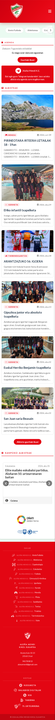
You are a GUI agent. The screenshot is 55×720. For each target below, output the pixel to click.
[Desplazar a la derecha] (51, 30)
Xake (30, 620)
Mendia (30, 592)
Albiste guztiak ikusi (27, 441)
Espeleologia (30, 564)
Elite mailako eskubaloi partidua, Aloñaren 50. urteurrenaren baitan (26, 473)
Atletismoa (33, 30)
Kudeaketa (30, 685)
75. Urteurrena (30, 706)
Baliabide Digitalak (29, 690)
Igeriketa (29, 583)
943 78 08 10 (27, 661)
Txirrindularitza (30, 616)
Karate (29, 588)
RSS (30, 695)
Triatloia (30, 611)
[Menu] (49, 11)
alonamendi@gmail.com (27, 664)
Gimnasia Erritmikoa (30, 578)
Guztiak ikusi (27, 59)
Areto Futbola (14, 30)
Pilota (30, 597)
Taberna (30, 700)
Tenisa (29, 606)
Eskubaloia (30, 569)
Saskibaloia (30, 602)
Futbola (30, 574)
